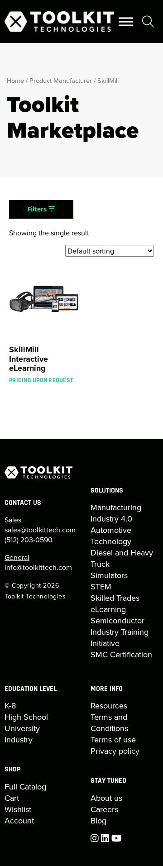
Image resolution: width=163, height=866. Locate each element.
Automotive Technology (111, 535)
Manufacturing (116, 507)
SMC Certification (121, 654)
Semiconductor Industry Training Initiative (120, 632)
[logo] (59, 21)
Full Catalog (25, 786)
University (22, 728)
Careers (104, 809)
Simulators (109, 575)
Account (19, 820)
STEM (101, 586)
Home (15, 80)
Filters (38, 209)
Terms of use (113, 739)
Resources (109, 705)
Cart (12, 798)
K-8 (10, 705)
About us (106, 798)
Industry (19, 739)
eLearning (108, 609)
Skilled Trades (115, 597)
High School (26, 716)
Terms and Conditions (109, 722)
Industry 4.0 (111, 518)
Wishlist (18, 809)
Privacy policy (115, 750)
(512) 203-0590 (29, 540)
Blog (98, 820)
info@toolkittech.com (38, 567)
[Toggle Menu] (126, 21)
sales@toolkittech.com (40, 530)
